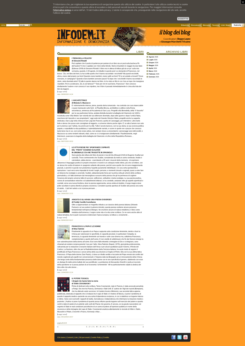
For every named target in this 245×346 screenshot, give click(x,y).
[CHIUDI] (243, 2)
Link (76, 337)
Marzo (151, 71)
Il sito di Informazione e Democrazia (87, 40)
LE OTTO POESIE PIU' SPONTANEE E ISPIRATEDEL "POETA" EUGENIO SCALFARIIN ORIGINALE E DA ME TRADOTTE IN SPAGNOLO (92, 150)
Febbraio (152, 74)
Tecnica (215, 25)
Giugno (151, 62)
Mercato (206, 25)
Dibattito (185, 25)
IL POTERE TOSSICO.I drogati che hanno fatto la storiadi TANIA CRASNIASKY (85, 281)
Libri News (226, 25)
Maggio (151, 65)
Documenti (196, 25)
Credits (106, 337)
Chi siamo (61, 337)
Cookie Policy (96, 337)
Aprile (151, 68)
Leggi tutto (62, 91)
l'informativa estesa (62, 9)
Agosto (151, 57)
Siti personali (84, 337)
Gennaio (152, 77)
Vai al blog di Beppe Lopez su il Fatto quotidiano (175, 33)
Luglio (151, 60)
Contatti (70, 337)
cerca (3, 25)
